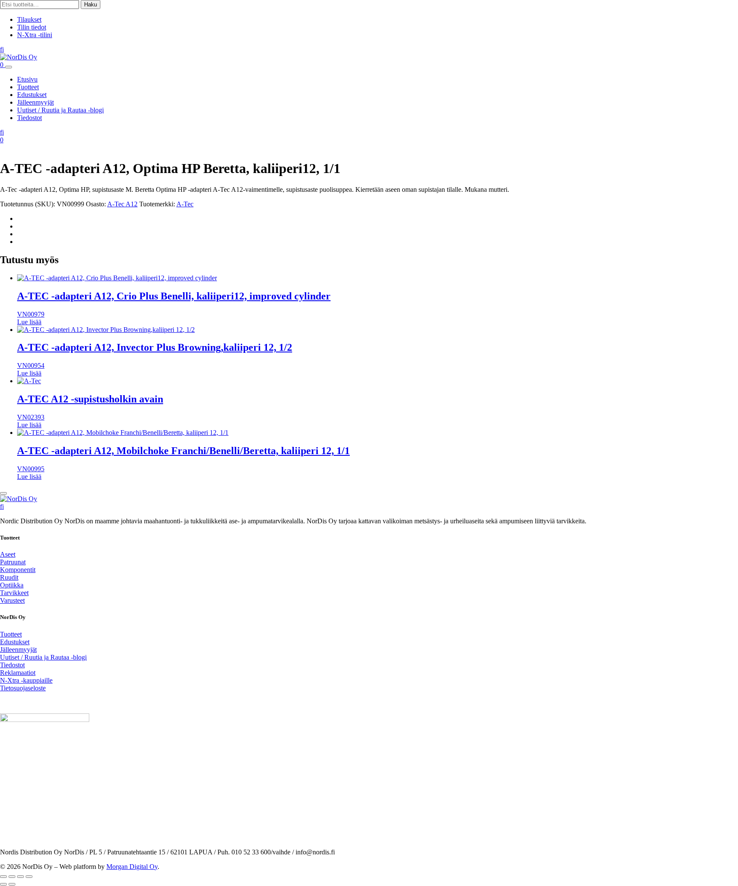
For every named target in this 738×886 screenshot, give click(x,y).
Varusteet (12, 600)
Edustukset (32, 94)
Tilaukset (29, 19)
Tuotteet (28, 87)
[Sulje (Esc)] (29, 876)
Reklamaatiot (17, 672)
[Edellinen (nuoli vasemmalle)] (3, 884)
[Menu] (8, 67)
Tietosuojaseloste (23, 688)
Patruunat (13, 562)
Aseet (7, 554)
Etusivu (27, 79)
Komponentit (17, 569)
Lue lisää (29, 322)
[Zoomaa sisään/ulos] (3, 876)
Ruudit (9, 577)
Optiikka (11, 585)
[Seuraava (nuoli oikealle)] (12, 884)
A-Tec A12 (122, 204)
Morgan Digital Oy (132, 866)
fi (2, 49)
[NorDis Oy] (18, 498)
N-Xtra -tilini (34, 34)
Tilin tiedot (31, 27)
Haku (90, 4)
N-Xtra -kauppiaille (26, 680)
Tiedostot (29, 117)
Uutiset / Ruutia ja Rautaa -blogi (60, 110)
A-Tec (184, 204)
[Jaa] (20, 876)
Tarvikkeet (14, 592)
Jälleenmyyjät (35, 102)
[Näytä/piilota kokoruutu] (12, 876)
